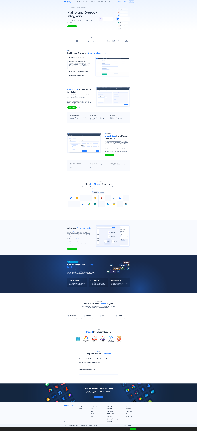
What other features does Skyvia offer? (87, 369)
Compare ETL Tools (129, 411)
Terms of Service (84, 425)
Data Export (109, 408)
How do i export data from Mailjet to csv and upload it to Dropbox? (93, 358)
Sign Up (131, 1)
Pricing (92, 416)
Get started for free (72, 26)
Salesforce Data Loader (111, 418)
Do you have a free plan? (84, 373)
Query (92, 408)
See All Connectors (98, 208)
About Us (81, 406)
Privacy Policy (96, 425)
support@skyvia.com (128, 425)
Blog (127, 406)
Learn (127, 413)
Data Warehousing (110, 413)
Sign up (70, 62)
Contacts (81, 408)
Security (90, 425)
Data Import (109, 406)
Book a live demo (82, 26)
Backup (92, 411)
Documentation (129, 416)
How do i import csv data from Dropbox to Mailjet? (89, 362)
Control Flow (69, 243)
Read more (80, 107)
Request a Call (120, 1)
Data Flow (78, 238)
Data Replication (110, 411)
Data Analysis (109, 416)
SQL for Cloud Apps (111, 421)
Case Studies (128, 408)
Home (68, 7)
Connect (92, 413)
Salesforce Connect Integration (113, 419)
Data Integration (73, 7)
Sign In (125, 1)
